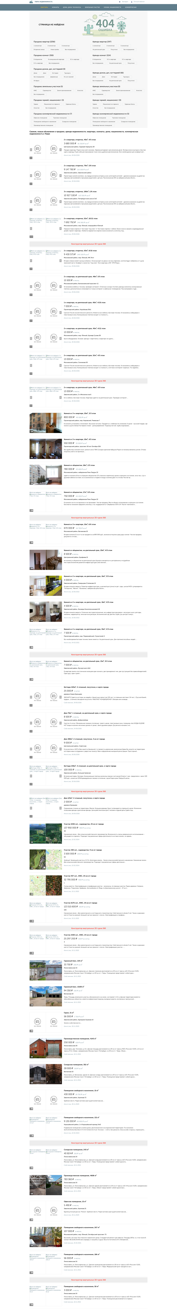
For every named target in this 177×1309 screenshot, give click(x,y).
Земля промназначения (64, 90)
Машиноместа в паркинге (52, 104)
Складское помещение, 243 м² (76, 1150)
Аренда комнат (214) (102, 55)
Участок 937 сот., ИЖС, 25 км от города (80, 876)
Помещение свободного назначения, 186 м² (82, 1254)
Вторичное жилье (39, 49)
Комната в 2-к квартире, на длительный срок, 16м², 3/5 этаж (88, 576)
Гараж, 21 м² (69, 1013)
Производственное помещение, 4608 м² (80, 1176)
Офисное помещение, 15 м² (75, 1201)
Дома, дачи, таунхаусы (72, 7)
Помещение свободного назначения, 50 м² (81, 1286)
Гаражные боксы (71, 104)
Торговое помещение (60, 118)
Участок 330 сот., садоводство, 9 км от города (83, 850)
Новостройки (55, 49)
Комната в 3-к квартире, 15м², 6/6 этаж (80, 524)
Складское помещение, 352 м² (76, 1065)
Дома (35, 73)
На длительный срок (99, 49)
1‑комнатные (38, 45)
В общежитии (38, 59)
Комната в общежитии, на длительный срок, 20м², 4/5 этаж (88, 550)
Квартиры (44, 7)
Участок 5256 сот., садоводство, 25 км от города (84, 824)
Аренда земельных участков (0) (106, 87)
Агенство (80, 90)
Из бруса (36, 80)
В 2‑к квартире (74, 59)
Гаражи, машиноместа (112, 7)
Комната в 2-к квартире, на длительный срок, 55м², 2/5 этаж (88, 629)
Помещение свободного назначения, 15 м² (81, 1090)
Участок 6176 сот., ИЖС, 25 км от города (80, 903)
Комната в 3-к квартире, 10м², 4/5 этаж (80, 439)
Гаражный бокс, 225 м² (73, 961)
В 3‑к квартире (38, 63)
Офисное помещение (40, 118)
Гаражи (36, 104)
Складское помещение (69, 121)
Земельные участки (92, 7)
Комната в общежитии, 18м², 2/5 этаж (79, 465)
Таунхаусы (67, 73)
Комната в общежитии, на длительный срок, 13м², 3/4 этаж (88, 661)
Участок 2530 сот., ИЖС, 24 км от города (80, 935)
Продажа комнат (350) (44, 55)
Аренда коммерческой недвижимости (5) (111, 114)
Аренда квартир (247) (102, 42)
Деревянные (54, 77)
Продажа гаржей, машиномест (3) (49, 100)
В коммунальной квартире (56, 59)
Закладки (125, 1)
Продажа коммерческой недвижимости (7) (53, 114)
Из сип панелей (68, 77)
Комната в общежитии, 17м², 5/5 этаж (79, 492)
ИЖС (35, 90)
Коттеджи (55, 73)
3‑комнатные (66, 45)
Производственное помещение (43, 125)
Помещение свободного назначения (45, 121)
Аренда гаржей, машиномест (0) (107, 100)
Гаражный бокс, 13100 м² (74, 987)
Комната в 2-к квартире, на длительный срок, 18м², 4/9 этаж (88, 602)
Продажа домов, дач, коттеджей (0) (49, 69)
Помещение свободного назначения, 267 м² (82, 1227)
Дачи (44, 73)
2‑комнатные (52, 45)
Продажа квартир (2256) (44, 42)
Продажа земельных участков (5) (48, 87)
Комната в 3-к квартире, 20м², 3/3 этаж (80, 413)
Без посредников (70, 49)
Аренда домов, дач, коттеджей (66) (108, 73)
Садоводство (47, 90)
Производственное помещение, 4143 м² (80, 1039)
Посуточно (114, 49)
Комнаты (55, 7)
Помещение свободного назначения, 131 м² (81, 1117)
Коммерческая (130, 7)
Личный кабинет (139, 1)
